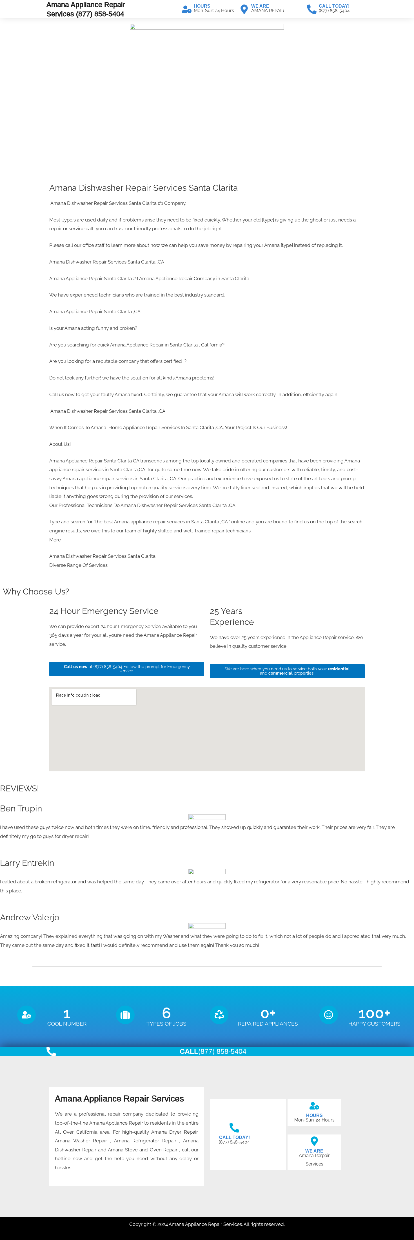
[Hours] (187, 9)
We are (260, 6)
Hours (202, 6)
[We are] (244, 9)
